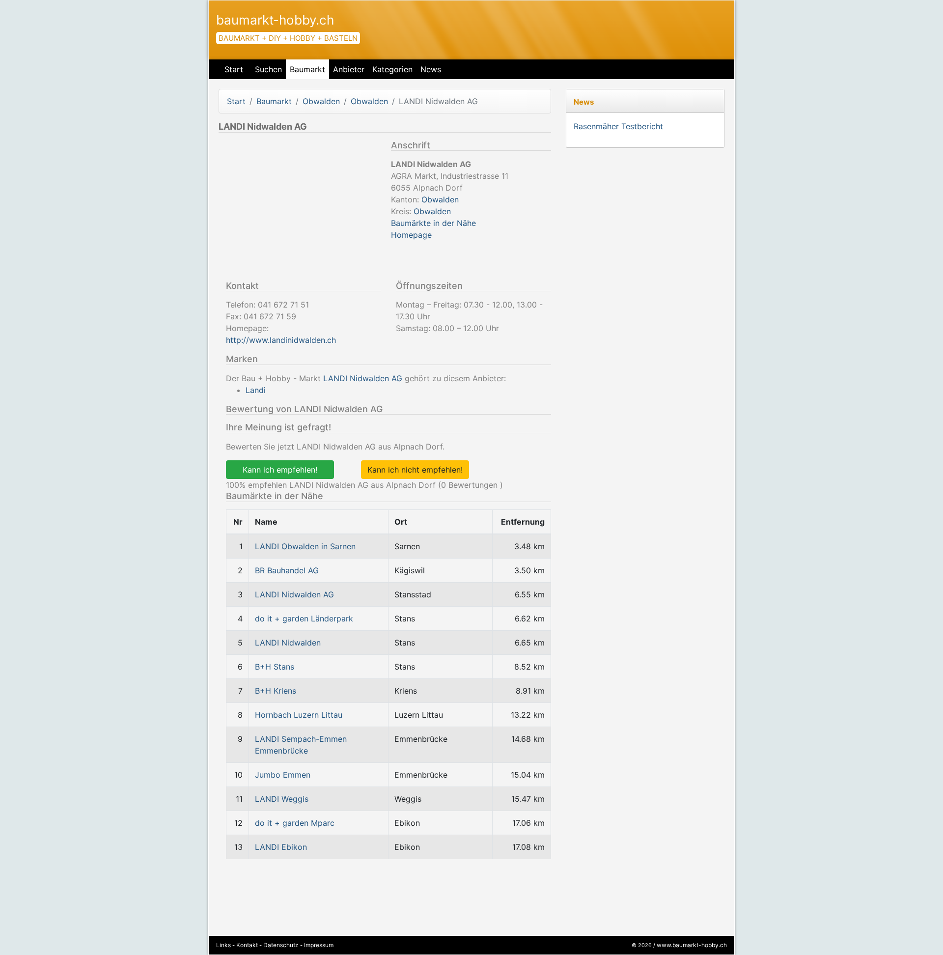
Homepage (411, 235)
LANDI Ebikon (281, 847)
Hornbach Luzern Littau (298, 715)
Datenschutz (281, 945)
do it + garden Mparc (294, 823)
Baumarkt (307, 69)
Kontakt (247, 945)
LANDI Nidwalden (288, 642)
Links (223, 945)
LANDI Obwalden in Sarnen (305, 546)
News (430, 69)
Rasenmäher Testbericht (618, 126)
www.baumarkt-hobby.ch (692, 945)
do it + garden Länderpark (304, 618)
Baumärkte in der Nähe (433, 223)
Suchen (268, 69)
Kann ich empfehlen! (280, 470)
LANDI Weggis (281, 799)
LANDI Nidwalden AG (362, 378)
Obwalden (321, 101)
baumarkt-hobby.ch (275, 20)
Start (233, 69)
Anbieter (348, 69)
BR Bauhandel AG (287, 570)
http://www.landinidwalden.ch (281, 340)
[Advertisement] (301, 209)
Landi (256, 390)
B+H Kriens (275, 691)
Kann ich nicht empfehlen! (415, 470)
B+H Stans (274, 667)
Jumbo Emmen (282, 775)
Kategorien (392, 69)
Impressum (318, 945)
